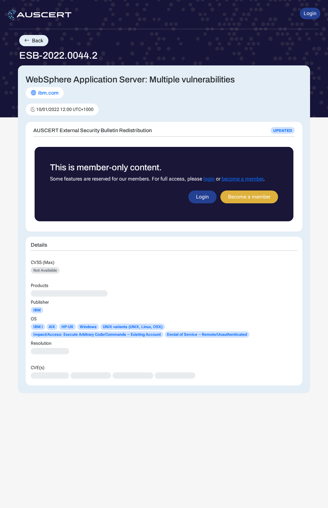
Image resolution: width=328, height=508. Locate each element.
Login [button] (310, 13)
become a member (242, 179)
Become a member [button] (249, 197)
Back (37, 41)
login (209, 179)
